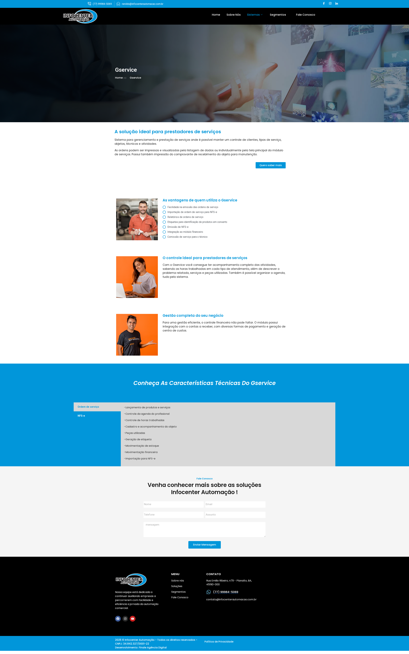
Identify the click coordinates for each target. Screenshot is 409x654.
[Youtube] (132, 619)
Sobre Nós (234, 15)
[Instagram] (330, 3)
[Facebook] (323, 3)
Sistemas (253, 15)
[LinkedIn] (336, 3)
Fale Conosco (305, 15)
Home (216, 15)
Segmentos (278, 15)
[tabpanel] (228, 434)
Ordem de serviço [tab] (88, 406)
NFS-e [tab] (81, 415)
